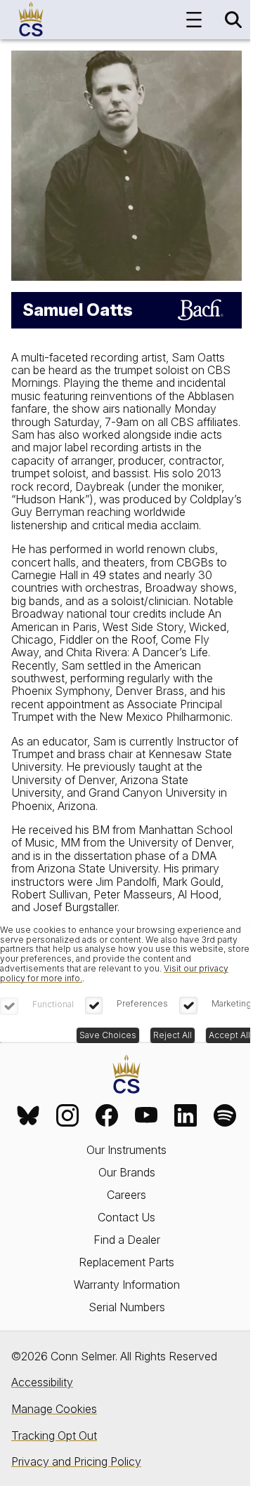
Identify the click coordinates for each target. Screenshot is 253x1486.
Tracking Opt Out (54, 1435)
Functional (53, 1004)
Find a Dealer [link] (126, 1240)
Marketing (232, 1003)
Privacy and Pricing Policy (76, 1461)
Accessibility (42, 1382)
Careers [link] (126, 1195)
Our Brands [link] (126, 1172)
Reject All (172, 1035)
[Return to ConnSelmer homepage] (31, 19)
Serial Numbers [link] (127, 1307)
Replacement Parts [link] (126, 1262)
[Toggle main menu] (194, 19)
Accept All (229, 1035)
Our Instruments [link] (126, 1150)
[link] (28, 1115)
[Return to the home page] (126, 1075)
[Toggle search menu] (233, 19)
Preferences (142, 1003)
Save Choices (107, 1035)
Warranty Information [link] (127, 1285)
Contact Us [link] (126, 1217)
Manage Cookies (54, 1409)
